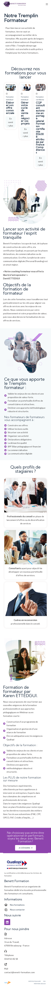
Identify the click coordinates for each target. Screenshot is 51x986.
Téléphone (9, 955)
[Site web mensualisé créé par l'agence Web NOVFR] (7, 982)
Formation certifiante (40, 98)
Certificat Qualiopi (34, 981)
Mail (6, 968)
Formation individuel (10, 98)
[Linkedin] (7, 922)
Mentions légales (40, 983)
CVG (44, 981)
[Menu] (47, 4)
